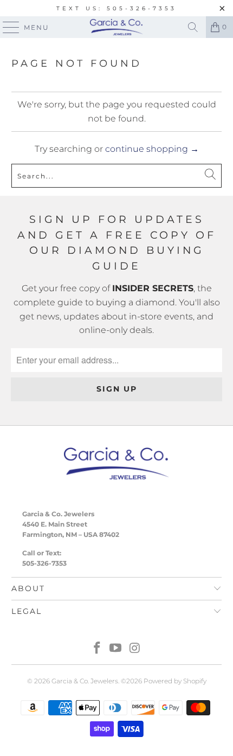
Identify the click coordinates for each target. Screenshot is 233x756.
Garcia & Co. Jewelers (84, 681)
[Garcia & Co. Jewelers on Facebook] (97, 649)
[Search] (193, 27)
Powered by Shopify (175, 681)
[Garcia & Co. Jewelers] (117, 27)
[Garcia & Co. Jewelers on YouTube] (116, 649)
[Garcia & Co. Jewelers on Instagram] (135, 649)
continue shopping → (152, 149)
